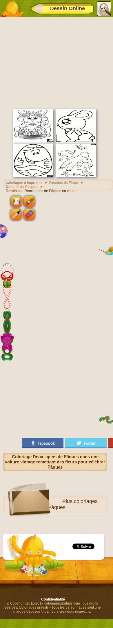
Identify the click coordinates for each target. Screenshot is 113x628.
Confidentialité (53, 599)
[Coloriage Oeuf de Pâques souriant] (33, 176)
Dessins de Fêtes (63, 183)
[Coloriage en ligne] (12, 8)
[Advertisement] (56, 62)
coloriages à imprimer (24, 183)
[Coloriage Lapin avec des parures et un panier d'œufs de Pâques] (33, 141)
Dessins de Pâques (22, 187)
